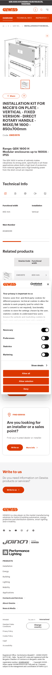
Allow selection (26, 381)
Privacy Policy (8, 631)
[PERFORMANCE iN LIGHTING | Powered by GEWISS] (21, 553)
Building (6, 577)
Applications (8, 593)
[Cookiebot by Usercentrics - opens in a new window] (31, 284)
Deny (26, 389)
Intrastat (6, 619)
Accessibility (7, 645)
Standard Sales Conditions (8, 625)
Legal (5, 641)
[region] (26, 221)
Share (12, 96)
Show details (37, 365)
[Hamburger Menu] (47, 10)
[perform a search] (41, 10)
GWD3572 (20, 275)
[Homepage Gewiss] (10, 9)
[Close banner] (48, 284)
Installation (7, 566)
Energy (8, 26)
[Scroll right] (48, 18)
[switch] (45, 338)
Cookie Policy (8, 636)
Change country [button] (37, 626)
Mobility (6, 587)
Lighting (6, 582)
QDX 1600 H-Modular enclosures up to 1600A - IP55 (17, 26)
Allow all (26, 373)
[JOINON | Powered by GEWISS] (21, 542)
